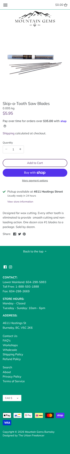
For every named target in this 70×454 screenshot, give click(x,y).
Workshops (10, 345)
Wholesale (10, 350)
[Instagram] (10, 267)
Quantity (8, 142)
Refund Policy (12, 359)
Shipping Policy (13, 354)
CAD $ (8, 397)
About (7, 372)
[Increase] (20, 149)
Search (7, 367)
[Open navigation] (5, 5)
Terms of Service (14, 381)
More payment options (35, 180)
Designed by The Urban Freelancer (23, 435)
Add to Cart (35, 163)
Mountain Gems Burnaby (40, 431)
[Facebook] (5, 267)
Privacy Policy (12, 376)
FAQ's (7, 340)
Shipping (9, 133)
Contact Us (10, 336)
